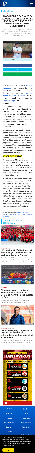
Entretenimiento (25, 422)
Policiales (9, 408)
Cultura (9, 431)
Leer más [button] (11, 445)
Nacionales (26, 418)
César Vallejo (9, 101)
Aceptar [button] (8, 450)
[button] (31, 3)
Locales (9, 418)
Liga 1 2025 (21, 214)
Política (25, 409)
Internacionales (9, 422)
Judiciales (25, 413)
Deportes (13, 214)
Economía (9, 413)
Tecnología (26, 427)
